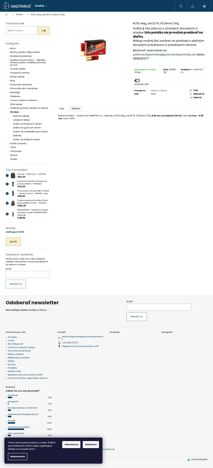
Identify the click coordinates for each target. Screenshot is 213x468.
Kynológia (15, 92)
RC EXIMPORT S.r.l (192, 71)
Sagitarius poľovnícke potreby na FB (80, 346)
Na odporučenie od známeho (23, 407)
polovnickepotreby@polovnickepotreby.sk (164, 54)
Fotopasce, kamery (20, 72)
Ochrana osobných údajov (21, 347)
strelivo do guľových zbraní (27, 127)
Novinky (12, 364)
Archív (13, 241)
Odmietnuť (71, 444)
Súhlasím (91, 444)
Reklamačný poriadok (19, 357)
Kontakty (12, 337)
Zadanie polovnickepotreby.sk (23, 414)
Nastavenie (17, 456)
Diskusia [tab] (76, 108)
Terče (13, 147)
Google (11, 420)
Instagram (13, 401)
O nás (11, 340)
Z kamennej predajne (19, 427)
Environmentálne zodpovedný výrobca (27, 378)
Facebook (13, 395)
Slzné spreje (16, 104)
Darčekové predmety (21, 56)
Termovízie (16, 151)
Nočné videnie (17, 76)
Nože (12, 80)
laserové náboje (21, 115)
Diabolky (17, 135)
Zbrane (13, 155)
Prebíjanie (15, 96)
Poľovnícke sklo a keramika (24, 88)
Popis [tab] (61, 108)
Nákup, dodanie (16, 354)
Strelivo (14, 112)
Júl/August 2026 (15, 232)
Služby (11, 361)
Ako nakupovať (15, 343)
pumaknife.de (108, 449)
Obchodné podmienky (19, 350)
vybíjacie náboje (21, 119)
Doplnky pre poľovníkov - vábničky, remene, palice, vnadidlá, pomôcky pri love (28, 62)
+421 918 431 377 (70, 342)
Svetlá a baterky (18, 143)
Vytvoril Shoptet (199, 459)
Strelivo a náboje (159, 90)
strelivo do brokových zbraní (27, 123)
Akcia (13, 48)
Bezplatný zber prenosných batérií (25, 374)
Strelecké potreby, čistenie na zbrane (29, 108)
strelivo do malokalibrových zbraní (30, 131)
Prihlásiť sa (16, 284)
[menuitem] (41, 6)
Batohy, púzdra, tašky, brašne (25, 52)
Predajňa (12, 367)
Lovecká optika (17, 68)
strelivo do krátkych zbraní (26, 139)
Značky (13, 159)
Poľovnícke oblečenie (21, 84)
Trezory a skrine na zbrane (23, 100)
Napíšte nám (14, 371)
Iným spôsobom (16, 433)
